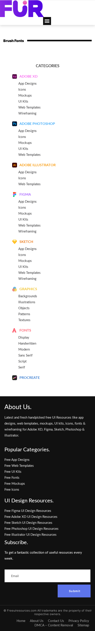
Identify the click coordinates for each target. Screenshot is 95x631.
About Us (37, 621)
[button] (47, 21)
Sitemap (83, 625)
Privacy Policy (78, 621)
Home (21, 621)
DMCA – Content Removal (53, 625)
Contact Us (56, 621)
